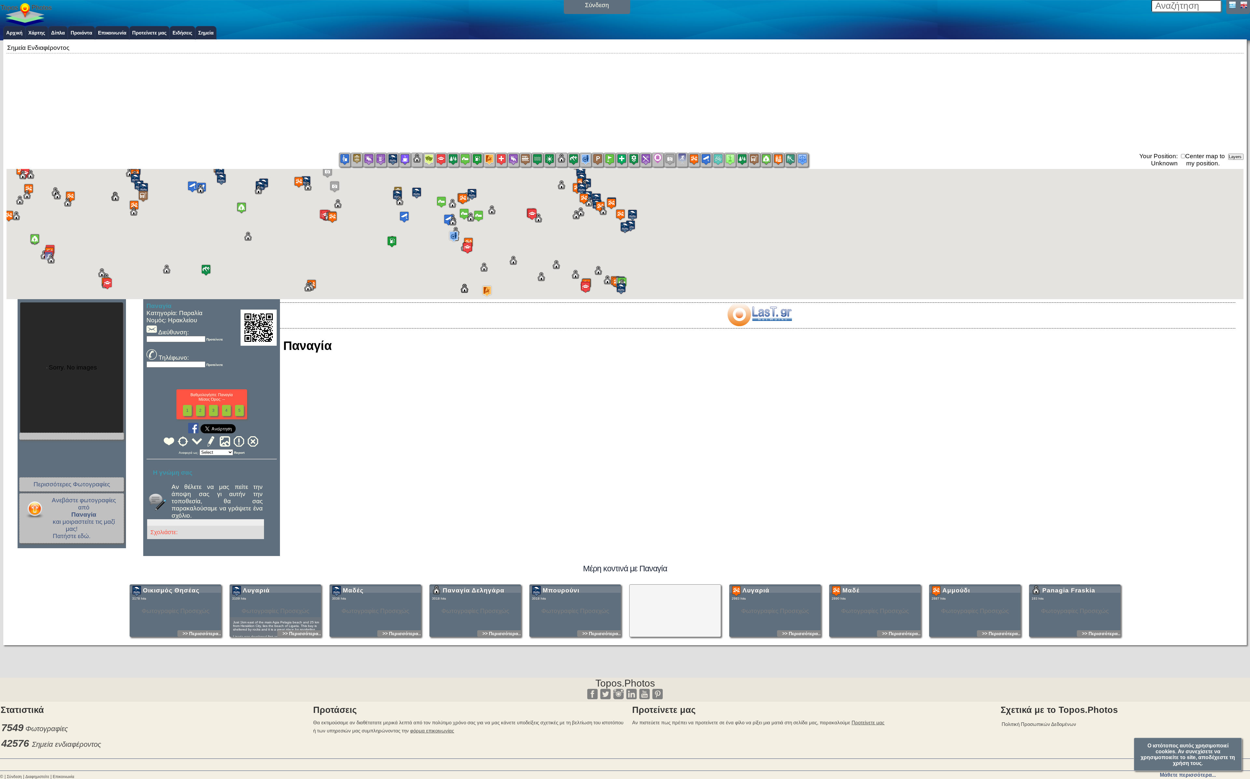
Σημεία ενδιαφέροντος (66, 744)
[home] (26, 23)
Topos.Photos (625, 683)
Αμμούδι (956, 590)
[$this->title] (759, 324)
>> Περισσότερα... (202, 633)
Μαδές (353, 590)
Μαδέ (851, 590)
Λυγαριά (256, 590)
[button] (611, 204)
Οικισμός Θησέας (171, 590)
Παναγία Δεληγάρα (474, 590)
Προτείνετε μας (149, 32)
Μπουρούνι (561, 590)
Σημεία (206, 32)
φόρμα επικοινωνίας (432, 730)
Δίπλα (58, 32)
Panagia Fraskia (1068, 590)
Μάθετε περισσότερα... (1188, 775)
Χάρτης (36, 32)
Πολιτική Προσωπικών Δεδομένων (1039, 724)
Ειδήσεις (182, 32)
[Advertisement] (625, 100)
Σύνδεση (14, 776)
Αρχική (14, 32)
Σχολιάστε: (164, 532)
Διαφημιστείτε (37, 776)
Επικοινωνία (112, 32)
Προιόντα (81, 32)
